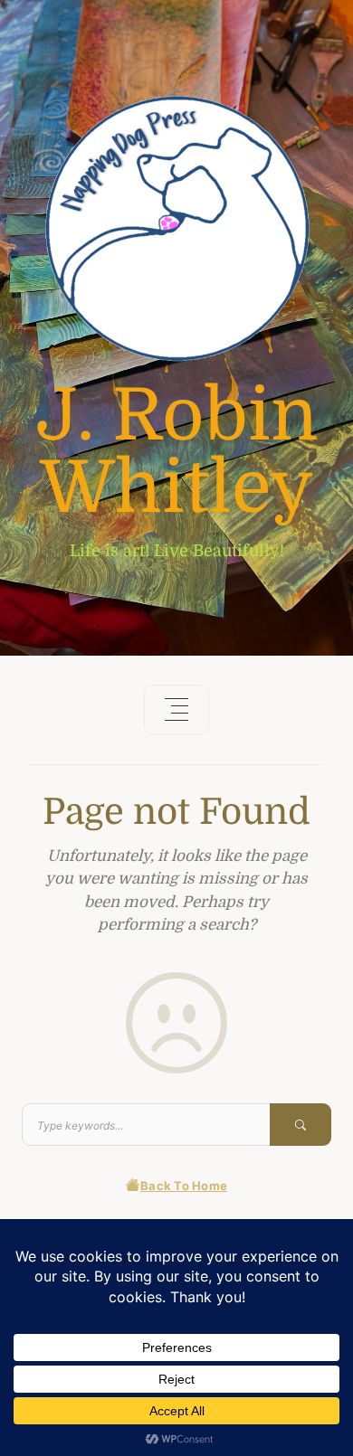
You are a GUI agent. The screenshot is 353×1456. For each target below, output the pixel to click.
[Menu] (176, 710)
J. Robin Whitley (177, 452)
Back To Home (183, 1185)
